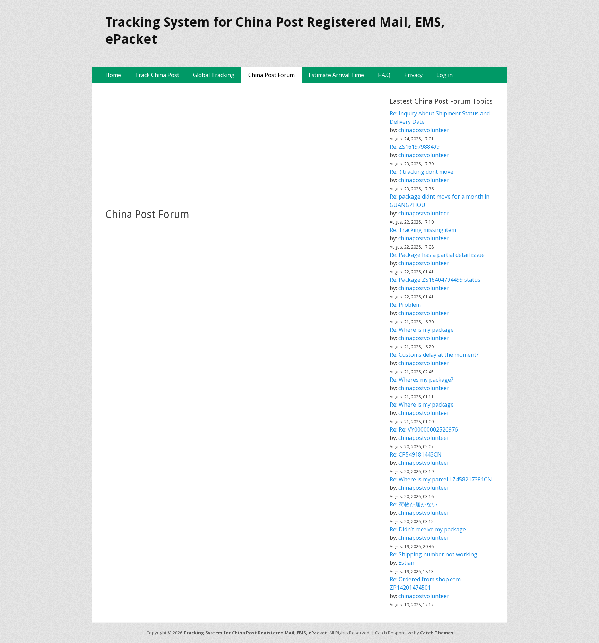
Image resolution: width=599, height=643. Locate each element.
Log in (444, 75)
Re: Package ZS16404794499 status (435, 280)
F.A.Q (384, 75)
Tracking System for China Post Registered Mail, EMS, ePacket (255, 632)
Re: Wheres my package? (421, 379)
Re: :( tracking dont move (421, 171)
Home (113, 75)
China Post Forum (271, 75)
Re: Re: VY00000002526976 (424, 429)
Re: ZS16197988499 (415, 146)
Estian (406, 562)
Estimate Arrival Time (336, 75)
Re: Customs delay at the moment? (434, 354)
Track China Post (157, 75)
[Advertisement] (240, 145)
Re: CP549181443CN (416, 454)
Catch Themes (436, 632)
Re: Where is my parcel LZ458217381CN (441, 479)
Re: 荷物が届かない (413, 504)
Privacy (413, 75)
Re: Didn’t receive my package (428, 529)
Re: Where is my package (422, 329)
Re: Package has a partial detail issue (437, 255)
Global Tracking (213, 75)
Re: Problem (405, 305)
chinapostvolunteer (423, 130)
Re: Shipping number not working (433, 554)
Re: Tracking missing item (423, 230)
